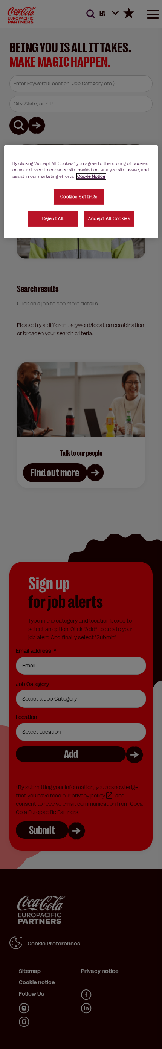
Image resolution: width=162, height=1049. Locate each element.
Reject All (53, 218)
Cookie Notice (91, 176)
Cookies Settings (79, 196)
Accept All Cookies (109, 218)
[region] (81, 191)
